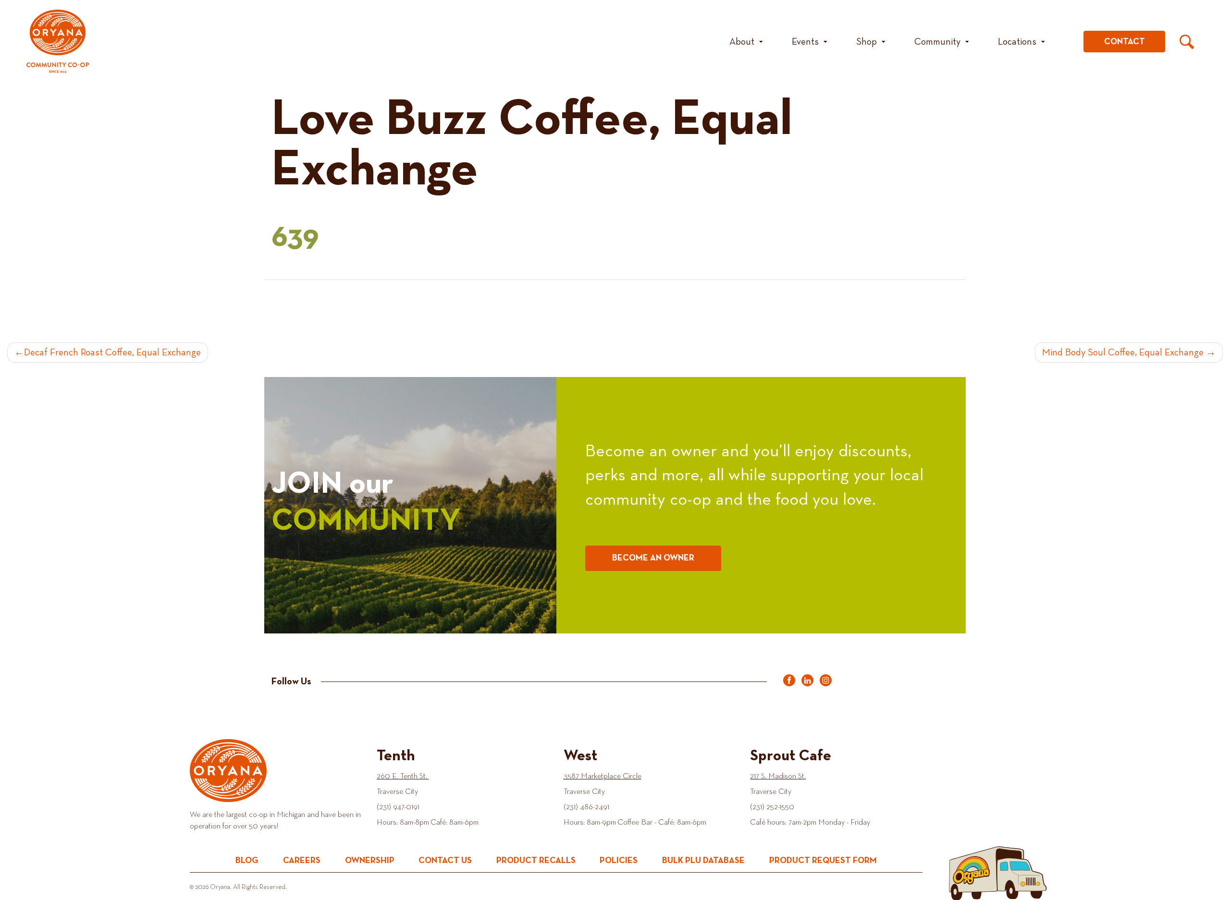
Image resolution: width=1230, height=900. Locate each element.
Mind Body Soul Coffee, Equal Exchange (1123, 352)
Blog (246, 860)
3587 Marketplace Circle (602, 776)
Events (805, 42)
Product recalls (536, 860)
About (741, 42)
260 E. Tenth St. (403, 776)
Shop (866, 42)
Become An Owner (653, 558)
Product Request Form (823, 860)
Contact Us (445, 860)
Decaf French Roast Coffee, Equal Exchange (112, 352)
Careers (301, 860)
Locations (1017, 42)
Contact (1124, 41)
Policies (619, 860)
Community (937, 42)
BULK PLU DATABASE (703, 860)
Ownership (369, 860)
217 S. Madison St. (778, 776)
